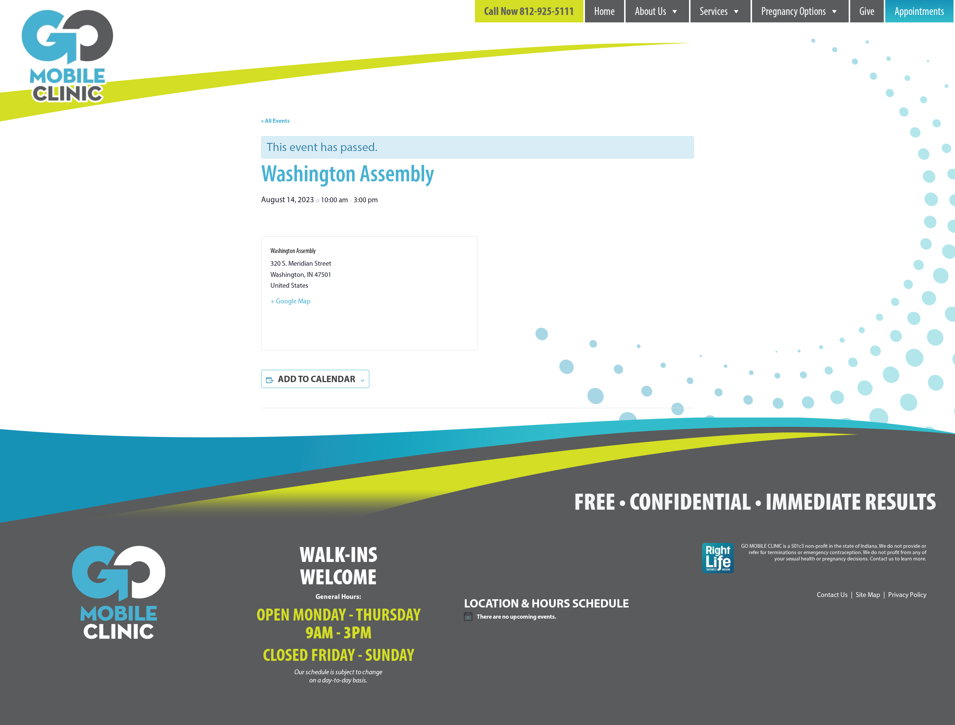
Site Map (868, 595)
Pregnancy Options (793, 11)
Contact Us (832, 595)
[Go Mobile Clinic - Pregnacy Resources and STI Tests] (67, 7)
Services (714, 11)
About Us (650, 11)
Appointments (919, 11)
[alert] (576, 616)
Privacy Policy (907, 595)
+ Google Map (290, 301)
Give (867, 11)
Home (604, 11)
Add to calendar (316, 378)
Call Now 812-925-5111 (529, 11)
